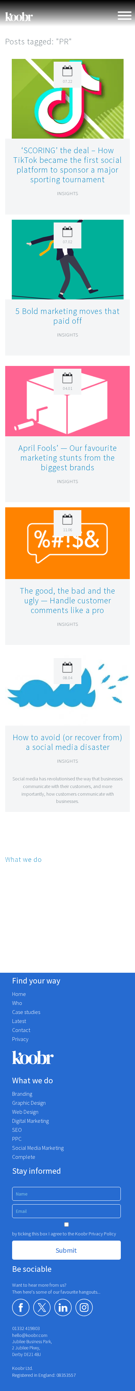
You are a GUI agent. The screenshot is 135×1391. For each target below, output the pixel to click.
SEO (10, 906)
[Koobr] (67, 1057)
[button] (68, 98)
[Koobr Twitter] (42, 1307)
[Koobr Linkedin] (63, 1307)
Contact (21, 1029)
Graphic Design (22, 871)
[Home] (19, 16)
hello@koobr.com (29, 1335)
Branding (15, 860)
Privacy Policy (102, 1234)
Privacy (20, 1038)
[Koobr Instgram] (84, 1307)
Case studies (26, 1011)
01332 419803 (26, 1328)
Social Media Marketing (31, 929)
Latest (19, 1020)
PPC (10, 917)
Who (17, 1002)
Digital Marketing (23, 894)
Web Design (18, 883)
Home (19, 993)
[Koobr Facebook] (20, 1307)
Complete (16, 940)
